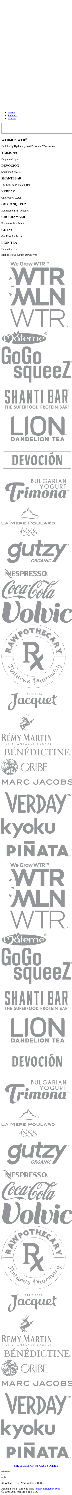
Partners (12, 115)
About (11, 112)
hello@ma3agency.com (47, 1488)
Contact (12, 118)
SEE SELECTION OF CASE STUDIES (36, 1465)
